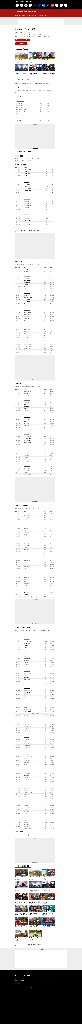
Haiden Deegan (27, 169)
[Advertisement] (41, 22)
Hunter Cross (26, 337)
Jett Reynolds (27, 201)
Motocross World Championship (41, 978)
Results (28, 15)
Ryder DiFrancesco (28, 194)
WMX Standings (31, 992)
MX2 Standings (31, 990)
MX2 (21, 7)
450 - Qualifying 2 (20, 107)
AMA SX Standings (32, 1004)
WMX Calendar (44, 992)
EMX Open (65, 7)
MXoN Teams (56, 1004)
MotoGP (17, 1020)
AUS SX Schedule (44, 1002)
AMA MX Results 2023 (33, 230)
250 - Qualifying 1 (20, 101)
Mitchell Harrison (27, 190)
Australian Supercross (19, 1016)
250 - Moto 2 (19, 118)
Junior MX (17, 1002)
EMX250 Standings (32, 994)
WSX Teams (56, 1006)
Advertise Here (35, 148)
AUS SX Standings (31, 1002)
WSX (52, 7)
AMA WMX (43, 7)
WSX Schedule (44, 1000)
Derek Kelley (26, 214)
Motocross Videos (57, 990)
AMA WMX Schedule (45, 1008)
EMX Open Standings (32, 998)
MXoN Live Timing (57, 1000)
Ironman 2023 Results (21, 43)
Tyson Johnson (27, 203)
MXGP (17, 7)
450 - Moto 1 (19, 116)
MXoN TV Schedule (58, 1002)
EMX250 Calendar (44, 994)
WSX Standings (31, 1000)
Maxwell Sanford (27, 218)
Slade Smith (26, 207)
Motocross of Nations (19, 980)
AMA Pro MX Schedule (45, 1006)
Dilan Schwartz (27, 192)
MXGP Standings (31, 988)
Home (17, 1)
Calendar (22, 1)
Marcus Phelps (27, 220)
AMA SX (35, 7)
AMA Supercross (18, 1008)
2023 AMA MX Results (21, 835)
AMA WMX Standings (32, 1008)
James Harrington (27, 346)
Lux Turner (26, 211)
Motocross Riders (57, 988)
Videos (26, 1)
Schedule (17, 15)
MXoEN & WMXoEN (19, 1004)
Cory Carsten (26, 536)
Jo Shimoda (26, 182)
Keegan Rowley (27, 545)
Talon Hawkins (27, 199)
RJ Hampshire (27, 177)
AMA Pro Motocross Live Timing (23, 87)
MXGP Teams (56, 996)
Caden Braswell (27, 205)
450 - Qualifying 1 (20, 103)
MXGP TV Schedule (58, 994)
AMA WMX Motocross (19, 1012)
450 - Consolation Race (21, 111)
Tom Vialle (26, 175)
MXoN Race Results (58, 998)
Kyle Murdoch (26, 592)
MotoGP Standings (32, 1012)
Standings (23, 15)
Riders (30, 1)
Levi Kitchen (26, 171)
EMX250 (56, 7)
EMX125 (61, 7)
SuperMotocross (18, 1014)
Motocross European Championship (56, 978)
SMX (48, 7)
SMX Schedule (44, 1010)
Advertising (17, 983)
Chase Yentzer (27, 688)
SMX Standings (31, 1010)
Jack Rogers (26, 594)
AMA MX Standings (20, 230)
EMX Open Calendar (45, 998)
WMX (26, 7)
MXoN (30, 7)
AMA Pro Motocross (19, 1010)
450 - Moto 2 (19, 120)
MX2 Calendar (44, 990)
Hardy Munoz (26, 350)
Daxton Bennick (27, 188)
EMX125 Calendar (44, 996)
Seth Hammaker (27, 184)
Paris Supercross (18, 1018)
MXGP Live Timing (57, 992)
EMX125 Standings (32, 996)
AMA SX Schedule (44, 1004)
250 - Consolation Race (21, 109)
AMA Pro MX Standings (32, 1006)
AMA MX (39, 7)
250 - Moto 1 (19, 113)
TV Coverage (40, 15)
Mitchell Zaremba (27, 216)
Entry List (33, 15)
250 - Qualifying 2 (20, 105)
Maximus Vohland (27, 179)
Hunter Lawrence (27, 186)
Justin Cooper (27, 173)
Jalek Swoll (26, 197)
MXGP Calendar (44, 988)
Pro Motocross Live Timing (22, 39)
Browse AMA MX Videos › (34, 944)
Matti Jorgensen (27, 209)
